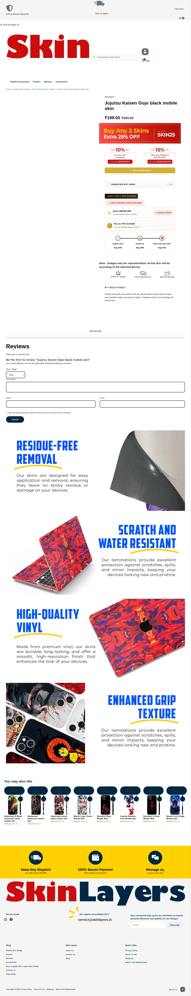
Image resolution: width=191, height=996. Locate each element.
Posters (36, 81)
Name (9, 398)
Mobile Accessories (19, 81)
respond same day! (155, 873)
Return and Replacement (136, 962)
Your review (11, 379)
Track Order (179, 9)
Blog (68, 958)
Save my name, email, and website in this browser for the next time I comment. (39, 413)
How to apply (102, 13)
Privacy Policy (131, 950)
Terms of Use (131, 954)
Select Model (13, 790)
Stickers (48, 81)
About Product (117, 287)
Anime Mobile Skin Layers (43, 89)
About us (70, 950)
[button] (140, 287)
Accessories (61, 81)
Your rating (12, 369)
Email (102, 398)
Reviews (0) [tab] (95, 331)
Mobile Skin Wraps (21, 89)
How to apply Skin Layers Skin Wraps (22, 966)
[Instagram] (180, 18)
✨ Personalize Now (140, 170)
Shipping (129, 958)
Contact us (10, 970)
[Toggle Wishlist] (20, 798)
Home (8, 89)
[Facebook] (183, 18)
